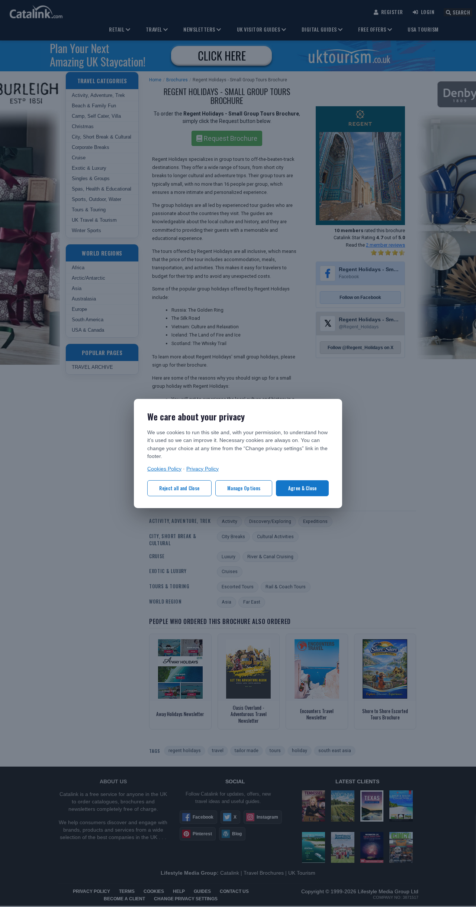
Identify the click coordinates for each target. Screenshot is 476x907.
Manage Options (243, 488)
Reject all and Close (179, 488)
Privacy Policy (202, 469)
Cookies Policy (164, 469)
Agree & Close (302, 488)
